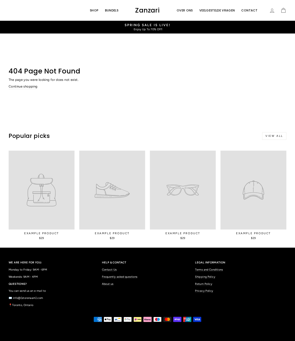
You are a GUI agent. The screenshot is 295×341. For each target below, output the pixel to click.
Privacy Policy (204, 290)
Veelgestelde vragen (217, 10)
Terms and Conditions (209, 269)
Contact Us (109, 269)
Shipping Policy (205, 276)
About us (108, 283)
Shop (94, 10)
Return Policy (203, 283)
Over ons (185, 10)
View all (274, 135)
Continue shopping (23, 86)
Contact (249, 10)
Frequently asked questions (120, 276)
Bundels (111, 10)
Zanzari (147, 10)
